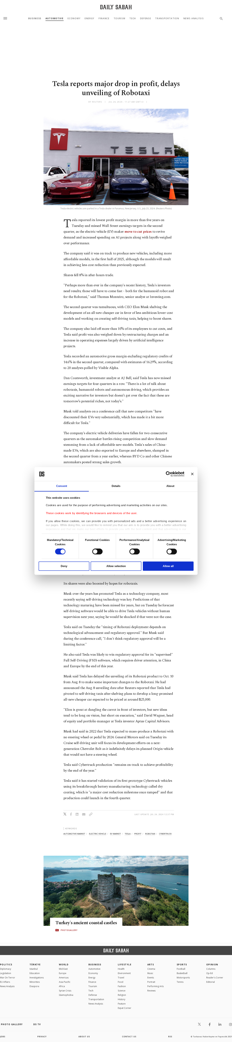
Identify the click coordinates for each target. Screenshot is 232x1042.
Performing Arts (155, 986)
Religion (122, 995)
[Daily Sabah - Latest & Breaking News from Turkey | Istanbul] (116, 7)
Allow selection (116, 566)
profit (137, 833)
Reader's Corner (214, 977)
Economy (74, 18)
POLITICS (6, 964)
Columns (210, 968)
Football (181, 968)
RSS (170, 1036)
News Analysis (193, 18)
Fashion (122, 986)
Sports (182, 964)
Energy (89, 18)
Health (121, 968)
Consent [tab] (61, 485)
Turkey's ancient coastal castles (86, 922)
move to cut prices (138, 231)
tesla (127, 833)
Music (150, 973)
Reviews (151, 990)
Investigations (37, 977)
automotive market (74, 833)
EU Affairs (5, 981)
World (64, 964)
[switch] (97, 552)
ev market (115, 833)
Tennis (180, 981)
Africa (62, 986)
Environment (124, 973)
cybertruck (165, 833)
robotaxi (150, 833)
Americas (64, 977)
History (121, 999)
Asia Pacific (64, 981)
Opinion (212, 964)
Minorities (35, 981)
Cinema (151, 968)
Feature (122, 1003)
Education (35, 973)
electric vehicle (97, 833)
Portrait (151, 981)
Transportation (167, 18)
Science (121, 990)
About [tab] (170, 485)
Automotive (54, 18)
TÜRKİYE (35, 964)
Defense (145, 18)
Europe (62, 973)
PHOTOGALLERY (69, 930)
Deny (64, 566)
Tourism (119, 18)
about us (84, 1036)
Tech (132, 18)
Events (150, 977)
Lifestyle (124, 964)
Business (34, 18)
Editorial (210, 981)
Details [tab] (116, 485)
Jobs (2, 1036)
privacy (42, 1036)
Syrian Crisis (65, 990)
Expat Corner (124, 1008)
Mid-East (63, 968)
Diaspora (34, 986)
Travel (121, 977)
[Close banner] (192, 474)
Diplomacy (5, 968)
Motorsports (183, 977)
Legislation (5, 973)
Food (120, 981)
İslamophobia (66, 995)
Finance (104, 18)
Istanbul (34, 968)
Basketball (182, 973)
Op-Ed (209, 973)
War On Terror (7, 977)
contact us (129, 1036)
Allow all (168, 566)
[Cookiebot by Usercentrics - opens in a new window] (168, 474)
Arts (150, 964)
